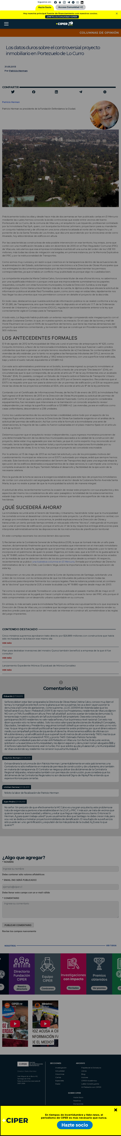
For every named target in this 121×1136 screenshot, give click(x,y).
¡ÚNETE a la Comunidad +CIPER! (62, 17)
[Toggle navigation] (6, 24)
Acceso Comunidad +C (70, 7)
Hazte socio (75, 1125)
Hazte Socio (44, 7)
